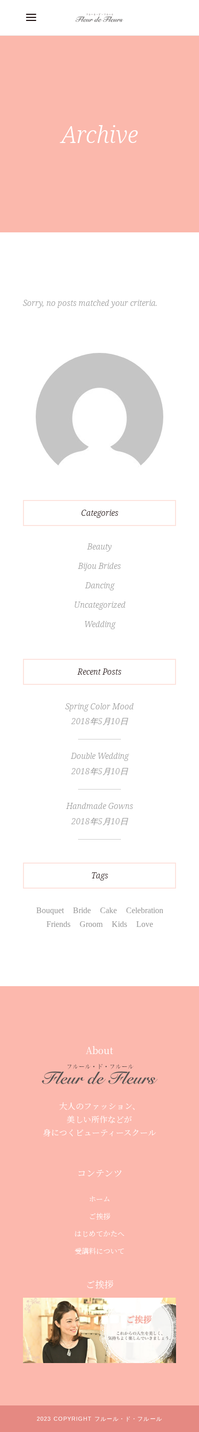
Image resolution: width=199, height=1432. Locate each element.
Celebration (144, 910)
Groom (91, 924)
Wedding (99, 624)
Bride (82, 910)
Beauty (99, 546)
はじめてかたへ (99, 1233)
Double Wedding (100, 755)
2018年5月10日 (99, 721)
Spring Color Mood (99, 706)
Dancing (99, 585)
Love (144, 924)
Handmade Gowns (99, 806)
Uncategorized (100, 604)
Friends (58, 924)
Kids (119, 924)
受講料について (99, 1251)
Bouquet (50, 910)
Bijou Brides (99, 565)
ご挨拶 (99, 1216)
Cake (108, 910)
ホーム (99, 1199)
